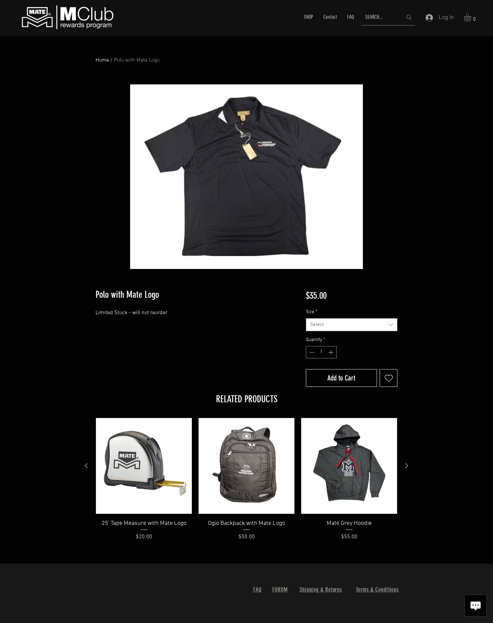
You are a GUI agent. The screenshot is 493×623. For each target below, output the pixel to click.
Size (311, 312)
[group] (246, 484)
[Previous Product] (86, 466)
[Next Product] (407, 466)
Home (102, 60)
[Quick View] (144, 466)
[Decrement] (311, 352)
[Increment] (331, 352)
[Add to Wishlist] (388, 378)
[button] (472, 17)
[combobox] (351, 324)
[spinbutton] (321, 352)
